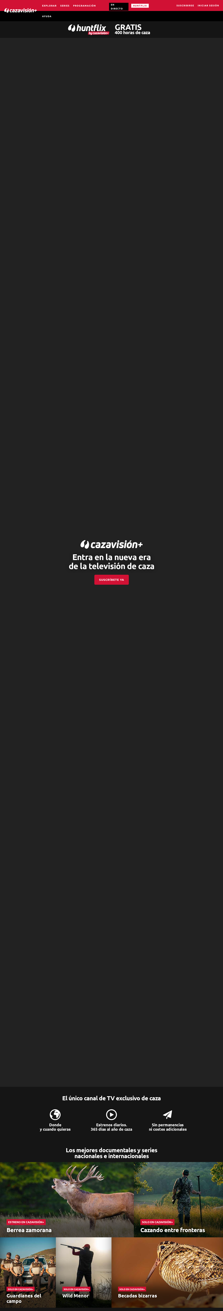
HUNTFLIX (140, 5)
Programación (84, 5)
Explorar (49, 5)
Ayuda (47, 16)
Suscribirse (185, 6)
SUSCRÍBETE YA (111, 579)
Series (65, 5)
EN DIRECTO (117, 6)
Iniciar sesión (208, 6)
